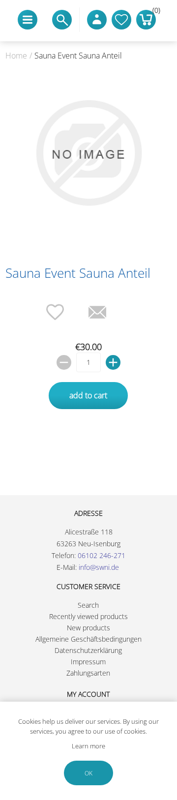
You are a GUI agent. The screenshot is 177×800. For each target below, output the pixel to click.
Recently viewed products (88, 616)
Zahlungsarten (88, 673)
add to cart (88, 395)
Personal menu (97, 20)
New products (88, 627)
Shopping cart (154, 12)
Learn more (88, 745)
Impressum (88, 661)
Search (88, 605)
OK (88, 773)
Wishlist (121, 20)
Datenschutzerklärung (88, 650)
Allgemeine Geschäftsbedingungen (88, 639)
